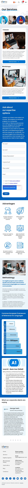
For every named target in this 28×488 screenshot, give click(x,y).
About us (5, 454)
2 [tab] (13, 440)
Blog (4, 468)
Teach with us (6, 465)
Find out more (13, 61)
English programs (7, 457)
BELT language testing (6, 461)
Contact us (5, 471)
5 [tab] (20, 440)
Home (4, 451)
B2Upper (11, 340)
